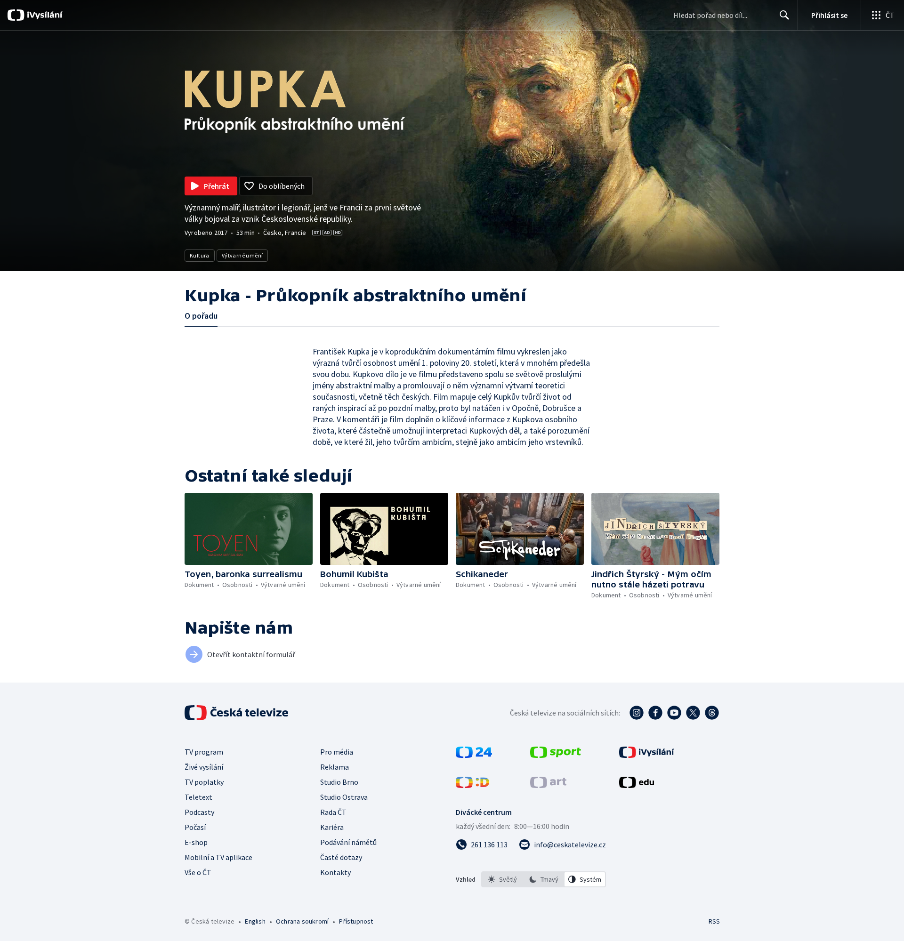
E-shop (196, 842)
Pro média (336, 751)
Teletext (198, 797)
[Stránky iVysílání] (646, 755)
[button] (249, 529)
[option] (502, 879)
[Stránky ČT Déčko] (472, 785)
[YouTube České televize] (674, 712)
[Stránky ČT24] (474, 755)
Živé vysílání (204, 767)
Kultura (200, 255)
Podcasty (199, 812)
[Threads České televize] (711, 712)
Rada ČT (333, 812)
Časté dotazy (341, 857)
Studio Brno (339, 782)
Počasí (195, 827)
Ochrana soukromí (302, 921)
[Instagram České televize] (636, 712)
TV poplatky (204, 782)
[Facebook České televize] (655, 712)
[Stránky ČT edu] (636, 785)
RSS (714, 921)
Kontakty (335, 872)
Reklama (334, 767)
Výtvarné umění (242, 255)
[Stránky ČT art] (548, 785)
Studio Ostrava (344, 797)
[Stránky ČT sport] (555, 755)
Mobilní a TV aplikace (218, 857)
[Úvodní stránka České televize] (237, 712)
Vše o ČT (198, 872)
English (255, 921)
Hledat (784, 15)
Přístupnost (356, 921)
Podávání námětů (348, 842)
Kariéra (332, 827)
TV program (204, 751)
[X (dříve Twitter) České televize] (693, 712)
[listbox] (543, 879)
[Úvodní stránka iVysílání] (44, 15)
